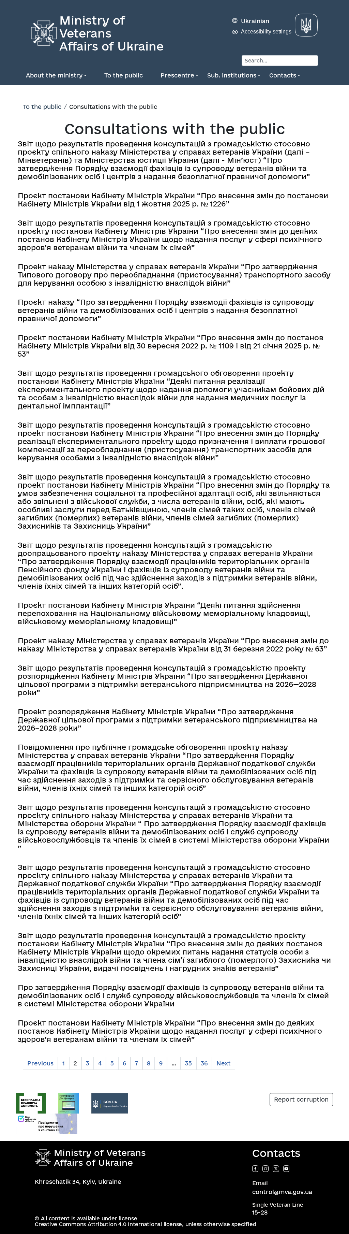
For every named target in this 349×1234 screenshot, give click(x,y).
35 (188, 1063)
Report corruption (301, 1099)
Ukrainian (255, 21)
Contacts (282, 75)
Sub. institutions (231, 75)
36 (204, 1063)
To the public (123, 75)
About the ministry (54, 75)
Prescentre (177, 75)
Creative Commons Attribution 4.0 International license (108, 1224)
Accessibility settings (266, 31)
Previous (40, 1063)
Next (223, 1063)
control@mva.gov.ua (282, 1192)
